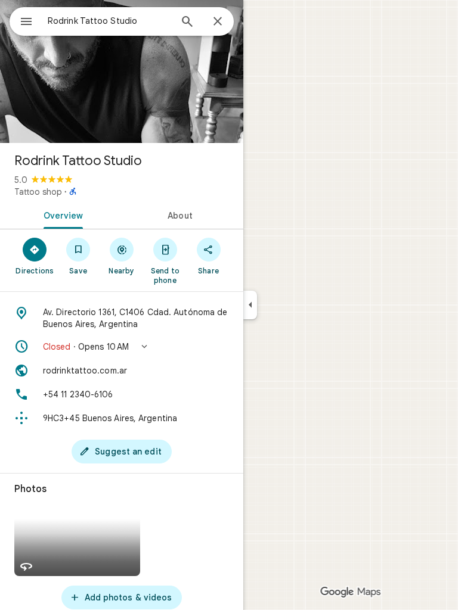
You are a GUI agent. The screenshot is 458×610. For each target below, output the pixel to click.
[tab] (60, 214)
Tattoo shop (38, 191)
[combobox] (109, 21)
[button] (121, 347)
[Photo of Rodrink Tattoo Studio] (121, 71)
